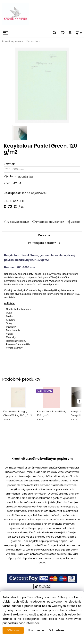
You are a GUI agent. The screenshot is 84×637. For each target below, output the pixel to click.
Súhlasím (13, 630)
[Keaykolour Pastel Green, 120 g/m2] (42, 85)
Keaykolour (33, 41)
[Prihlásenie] (70, 33)
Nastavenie (36, 630)
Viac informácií (29, 623)
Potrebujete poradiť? (42, 243)
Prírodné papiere (12, 41)
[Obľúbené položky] (63, 33)
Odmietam (56, 630)
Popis (42, 235)
